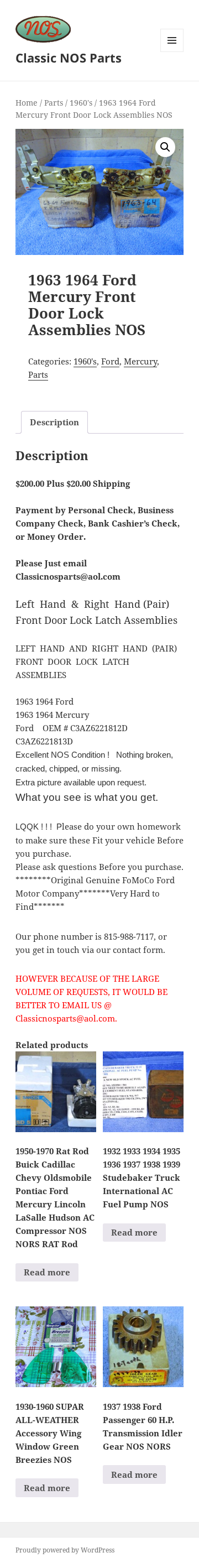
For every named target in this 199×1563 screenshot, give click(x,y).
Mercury (140, 361)
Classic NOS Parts (68, 57)
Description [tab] (54, 422)
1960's (81, 102)
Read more (47, 1272)
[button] (165, 147)
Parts (53, 102)
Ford (110, 361)
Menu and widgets (172, 51)
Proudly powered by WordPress (64, 1550)
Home (26, 102)
